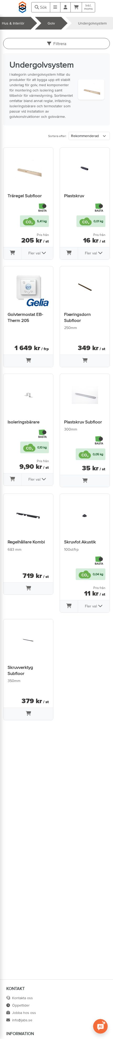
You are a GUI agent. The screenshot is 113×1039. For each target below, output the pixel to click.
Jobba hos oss (24, 1013)
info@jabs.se (22, 1020)
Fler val (35, 253)
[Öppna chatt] (100, 1026)
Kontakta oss (22, 998)
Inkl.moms (88, 7)
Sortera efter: (57, 136)
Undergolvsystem (92, 23)
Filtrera (59, 43)
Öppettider (21, 1005)
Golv (51, 23)
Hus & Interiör (13, 23)
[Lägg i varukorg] (12, 253)
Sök (43, 7)
